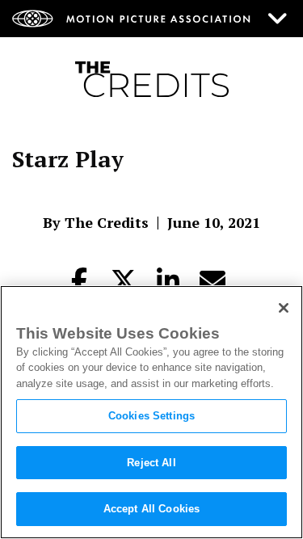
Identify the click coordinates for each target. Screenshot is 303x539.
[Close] (283, 308)
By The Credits (96, 222)
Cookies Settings (151, 416)
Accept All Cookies (151, 509)
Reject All (151, 463)
